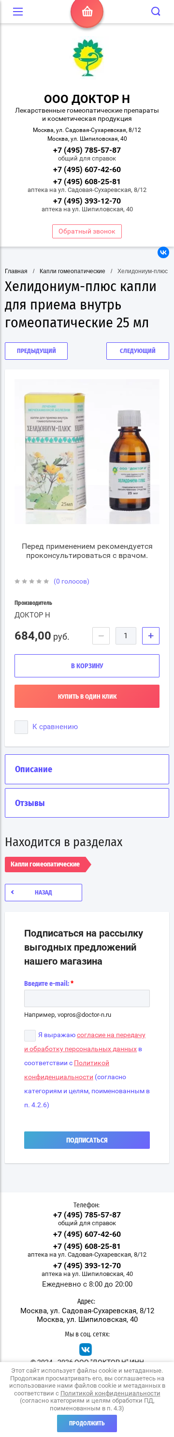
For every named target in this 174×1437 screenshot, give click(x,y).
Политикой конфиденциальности (110, 1393)
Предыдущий (36, 351)
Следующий (138, 351)
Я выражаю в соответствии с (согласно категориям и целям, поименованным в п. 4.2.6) (87, 1070)
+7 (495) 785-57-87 (87, 150)
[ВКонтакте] (163, 252)
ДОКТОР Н (32, 615)
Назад (43, 893)
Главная (16, 271)
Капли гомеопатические (72, 271)
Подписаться (87, 1140)
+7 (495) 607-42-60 (87, 169)
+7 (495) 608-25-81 (87, 181)
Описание (33, 769)
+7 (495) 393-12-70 (87, 200)
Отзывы (30, 803)
